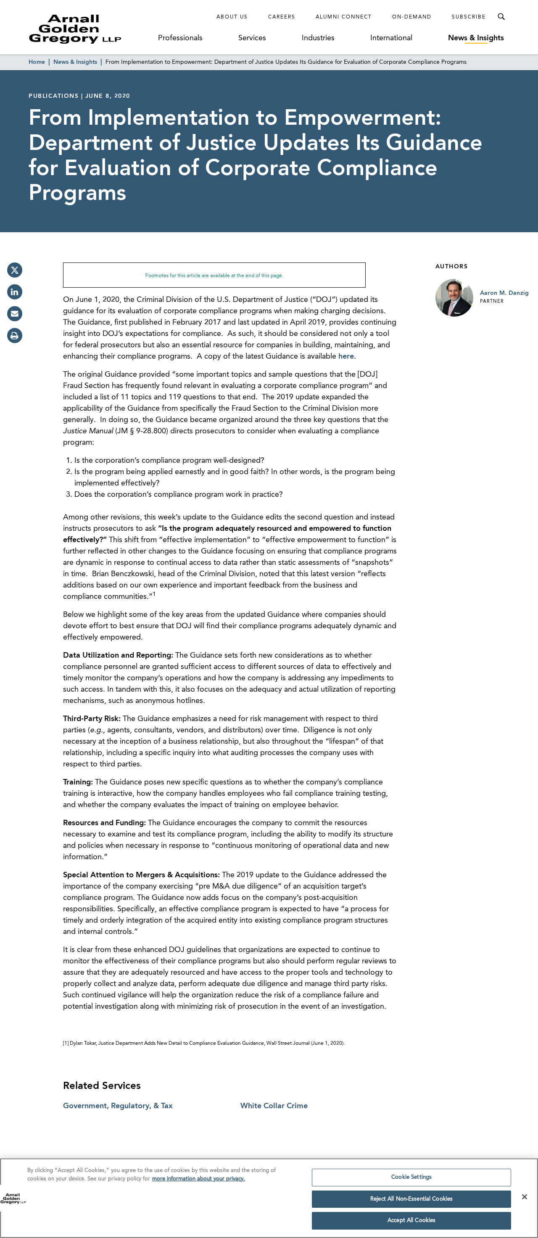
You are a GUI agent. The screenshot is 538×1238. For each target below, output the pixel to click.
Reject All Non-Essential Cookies (411, 1199)
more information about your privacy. (198, 1179)
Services (252, 38)
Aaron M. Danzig (504, 293)
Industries (318, 38)
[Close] (524, 1197)
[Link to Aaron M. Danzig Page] (454, 298)
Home (37, 62)
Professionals (180, 38)
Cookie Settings (411, 1177)
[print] (14, 335)
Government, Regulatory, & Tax (118, 1106)
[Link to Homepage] (91, 29)
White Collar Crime (274, 1106)
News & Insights (476, 38)
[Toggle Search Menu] (501, 16)
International (391, 38)
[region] (269, 1198)
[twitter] (14, 270)
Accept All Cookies (411, 1220)
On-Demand (412, 17)
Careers (281, 17)
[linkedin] (14, 291)
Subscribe (469, 17)
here (346, 356)
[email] (14, 313)
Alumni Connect (344, 17)
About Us (232, 17)
